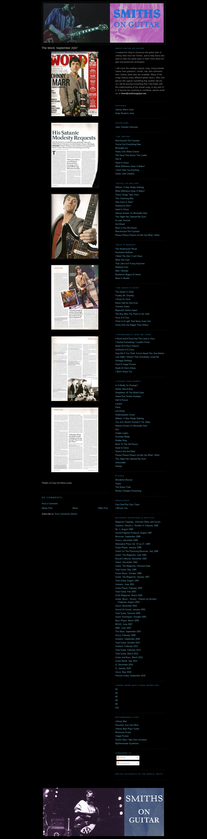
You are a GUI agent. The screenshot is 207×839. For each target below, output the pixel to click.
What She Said (122, 260)
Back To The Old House (126, 444)
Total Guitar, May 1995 (125, 569)
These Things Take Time (127, 195)
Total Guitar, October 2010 (127, 642)
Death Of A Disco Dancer (127, 346)
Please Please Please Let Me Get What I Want (137, 235)
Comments (124, 763)
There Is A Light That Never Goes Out (133, 321)
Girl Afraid (120, 224)
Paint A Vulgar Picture (125, 364)
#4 (116, 693)
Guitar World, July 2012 (126, 661)
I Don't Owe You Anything (127, 170)
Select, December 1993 (126, 562)
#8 (116, 700)
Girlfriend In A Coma (124, 349)
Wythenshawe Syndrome (127, 743)
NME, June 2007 (123, 628)
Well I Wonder (121, 271)
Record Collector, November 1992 (131, 558)
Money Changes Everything (128, 491)
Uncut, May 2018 (123, 672)
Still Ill (118, 159)
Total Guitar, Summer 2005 (127, 613)
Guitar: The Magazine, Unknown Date (132, 566)
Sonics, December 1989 (126, 540)
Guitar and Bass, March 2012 (129, 657)
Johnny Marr (121, 721)
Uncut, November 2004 (126, 606)
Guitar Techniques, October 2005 (130, 617)
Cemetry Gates (122, 306)
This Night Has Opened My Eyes (130, 216)
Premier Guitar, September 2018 (130, 675)
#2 (116, 689)
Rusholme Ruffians (124, 252)
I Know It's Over (122, 299)
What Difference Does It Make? (130, 166)
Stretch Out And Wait (125, 451)
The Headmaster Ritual (126, 249)
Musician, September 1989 (127, 536)
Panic (118, 407)
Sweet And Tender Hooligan (128, 396)
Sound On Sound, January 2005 (130, 609)
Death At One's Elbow (125, 368)
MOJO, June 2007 (123, 624)
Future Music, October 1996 (128, 573)
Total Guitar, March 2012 (126, 653)
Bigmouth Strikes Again (126, 310)
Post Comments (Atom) (66, 514)
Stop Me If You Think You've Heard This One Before (139, 353)
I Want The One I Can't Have (128, 256)
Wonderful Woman (123, 480)
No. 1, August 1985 (124, 529)
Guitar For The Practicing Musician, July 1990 (136, 551)
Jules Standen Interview (126, 127)
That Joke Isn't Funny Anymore (130, 263)
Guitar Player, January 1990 (128, 547)
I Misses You (121, 508)
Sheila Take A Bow (124, 389)
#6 (116, 696)
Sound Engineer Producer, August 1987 (133, 533)
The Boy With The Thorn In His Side (132, 314)
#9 (116, 704)
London (118, 404)
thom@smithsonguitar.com (133, 93)
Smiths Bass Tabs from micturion (131, 740)
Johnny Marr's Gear (124, 109)
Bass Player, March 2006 (127, 620)
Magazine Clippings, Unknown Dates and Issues (138, 522)
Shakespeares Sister (125, 415)
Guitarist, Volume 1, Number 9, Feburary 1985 (136, 525)
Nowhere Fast (121, 267)
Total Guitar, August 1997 (127, 580)
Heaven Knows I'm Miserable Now (131, 213)
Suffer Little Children (124, 174)
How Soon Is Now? (124, 202)
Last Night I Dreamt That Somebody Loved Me (137, 357)
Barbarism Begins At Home (128, 274)
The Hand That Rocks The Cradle (131, 155)
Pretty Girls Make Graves (127, 151)
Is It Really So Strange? (126, 385)
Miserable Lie (121, 148)
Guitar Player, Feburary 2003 (128, 588)
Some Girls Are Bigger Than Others (131, 325)
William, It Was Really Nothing (129, 187)
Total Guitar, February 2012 (128, 650)
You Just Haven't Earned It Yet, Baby (132, 422)
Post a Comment (50, 503)
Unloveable (120, 462)
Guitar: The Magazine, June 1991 (131, 555)
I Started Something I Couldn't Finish (132, 342)
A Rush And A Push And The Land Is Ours (135, 338)
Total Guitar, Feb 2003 (125, 591)
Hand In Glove (122, 163)
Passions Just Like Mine (126, 725)
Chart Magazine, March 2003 (128, 595)
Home (75, 508)
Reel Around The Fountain (127, 140)
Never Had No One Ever (126, 303)
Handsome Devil (123, 206)
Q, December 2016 (124, 664)
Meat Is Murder (122, 278)
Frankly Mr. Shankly (124, 295)
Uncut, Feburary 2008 (125, 635)
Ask (117, 429)
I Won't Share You (123, 371)
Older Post (103, 508)
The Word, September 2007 (128, 631)
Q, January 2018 (123, 668)
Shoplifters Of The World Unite (129, 392)
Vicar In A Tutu (122, 317)
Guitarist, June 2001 (124, 584)
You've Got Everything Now (128, 144)
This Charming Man (124, 198)
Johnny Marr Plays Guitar (127, 729)
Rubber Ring (121, 440)
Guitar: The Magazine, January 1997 (132, 577)
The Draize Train (123, 487)
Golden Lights (121, 433)
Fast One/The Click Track (127, 504)
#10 (117, 708)
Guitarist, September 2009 (127, 639)
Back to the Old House (126, 228)
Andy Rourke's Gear (124, 113)
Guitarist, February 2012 (126, 646)
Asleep (118, 466)
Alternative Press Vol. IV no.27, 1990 (132, 544)
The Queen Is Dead (124, 292)
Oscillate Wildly (122, 436)
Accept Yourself (122, 220)
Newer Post (47, 508)
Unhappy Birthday (123, 360)
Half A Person (121, 400)
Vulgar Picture (122, 736)
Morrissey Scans (123, 732)
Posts (122, 757)
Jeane (118, 483)
